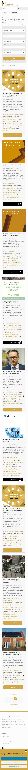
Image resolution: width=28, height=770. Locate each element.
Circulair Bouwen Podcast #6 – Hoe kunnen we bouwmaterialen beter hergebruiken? (13, 510)
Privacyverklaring (7, 741)
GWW (5, 121)
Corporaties (6, 331)
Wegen (13, 128)
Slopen (15, 336)
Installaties (9, 470)
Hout (11, 681)
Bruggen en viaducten (13, 127)
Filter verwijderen (7, 60)
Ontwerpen (6, 675)
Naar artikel (14, 135)
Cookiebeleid (6, 743)
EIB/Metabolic (10, 183)
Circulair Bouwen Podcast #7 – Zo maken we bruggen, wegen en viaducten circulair (12, 95)
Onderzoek (13, 190)
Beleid (17, 123)
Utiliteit (9, 121)
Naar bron (13, 203)
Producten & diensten (9, 119)
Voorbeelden (7, 128)
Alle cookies (14, 758)
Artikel (5, 405)
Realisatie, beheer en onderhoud (12, 327)
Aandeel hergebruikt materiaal (12, 192)
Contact (5, 738)
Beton (5, 127)
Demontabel (11, 403)
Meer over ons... (6, 727)
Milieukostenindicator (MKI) (11, 197)
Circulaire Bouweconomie (13, 391)
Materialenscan (7, 196)
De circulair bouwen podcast (14, 114)
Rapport (9, 199)
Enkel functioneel (14, 762)
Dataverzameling (12, 194)
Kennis (9, 118)
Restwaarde (6, 616)
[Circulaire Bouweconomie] (10, 6)
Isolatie (15, 470)
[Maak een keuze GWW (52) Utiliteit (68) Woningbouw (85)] (14, 36)
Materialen (14, 118)
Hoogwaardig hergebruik (10, 334)
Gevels (17, 403)
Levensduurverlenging (9, 471)
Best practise (19, 540)
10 (20, 698)
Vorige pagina (14, 694)
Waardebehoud (15, 616)
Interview (11, 125)
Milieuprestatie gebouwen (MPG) (12, 473)
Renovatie (6, 475)
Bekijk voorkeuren (14, 766)
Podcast (5, 130)
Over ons (17, 736)
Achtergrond (10, 123)
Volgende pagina (13, 704)
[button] (26, 750)
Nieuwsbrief (5, 736)
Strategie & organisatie (16, 396)
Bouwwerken (10, 325)
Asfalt (20, 125)
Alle (20, 121)
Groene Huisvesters (12, 322)
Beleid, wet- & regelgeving (14, 604)
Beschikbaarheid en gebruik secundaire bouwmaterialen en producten (12, 580)
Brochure (6, 338)
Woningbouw (12, 188)
